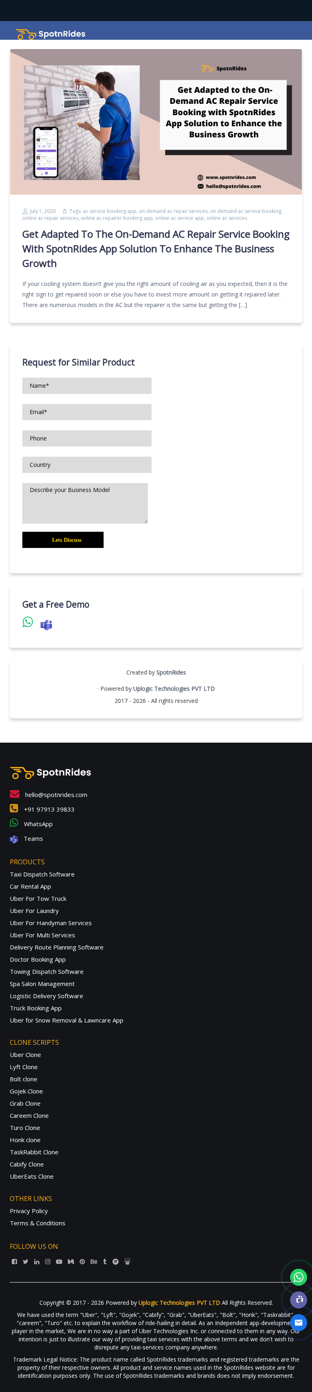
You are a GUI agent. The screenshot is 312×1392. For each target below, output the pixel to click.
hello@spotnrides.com (55, 795)
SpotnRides (171, 672)
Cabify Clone (27, 1164)
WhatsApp (37, 824)
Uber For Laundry (34, 911)
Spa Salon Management (42, 984)
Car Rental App (30, 886)
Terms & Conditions (37, 1223)
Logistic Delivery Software (46, 996)
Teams (32, 838)
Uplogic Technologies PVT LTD (174, 688)
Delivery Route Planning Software (57, 947)
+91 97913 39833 (48, 809)
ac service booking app (109, 211)
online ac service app (179, 218)
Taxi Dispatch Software (42, 874)
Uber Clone (25, 1054)
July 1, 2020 (43, 211)
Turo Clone (25, 1127)
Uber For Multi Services (42, 935)
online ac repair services (50, 218)
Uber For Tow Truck (38, 898)
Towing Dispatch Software (47, 971)
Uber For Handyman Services (51, 923)
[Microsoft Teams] (298, 1299)
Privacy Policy (29, 1211)
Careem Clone (29, 1115)
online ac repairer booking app (117, 218)
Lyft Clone (24, 1067)
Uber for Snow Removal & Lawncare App (67, 1020)
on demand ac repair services (173, 211)
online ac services (226, 218)
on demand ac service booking (245, 211)
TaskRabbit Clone (34, 1152)
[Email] (298, 1322)
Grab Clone (25, 1103)
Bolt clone (23, 1079)
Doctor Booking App (38, 959)
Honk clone (25, 1140)
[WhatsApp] (298, 1277)
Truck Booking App (36, 1008)
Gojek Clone (26, 1091)
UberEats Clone (32, 1176)
